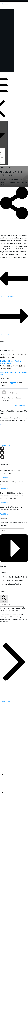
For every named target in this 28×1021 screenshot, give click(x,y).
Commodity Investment (4, 766)
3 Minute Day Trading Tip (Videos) (14, 577)
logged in (13, 383)
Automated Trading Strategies (13, 580)
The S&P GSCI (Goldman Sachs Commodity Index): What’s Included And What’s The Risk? (13, 496)
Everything (4, 179)
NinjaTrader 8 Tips (15, 179)
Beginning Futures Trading (11, 584)
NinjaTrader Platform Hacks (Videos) (13, 182)
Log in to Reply (20, 405)
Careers (4, 723)
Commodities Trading (5, 762)
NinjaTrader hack (6, 252)
